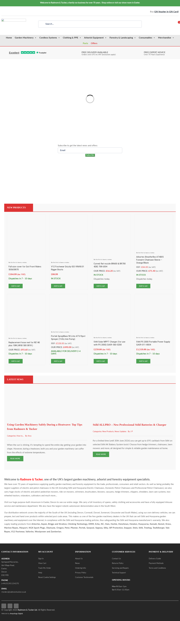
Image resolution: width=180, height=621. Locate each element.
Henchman (123, 524)
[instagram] (10, 12)
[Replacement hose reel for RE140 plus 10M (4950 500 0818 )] (26, 297)
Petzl (67, 528)
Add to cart (15, 286)
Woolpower (40, 532)
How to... (20, 436)
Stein (135, 528)
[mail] (14, 12)
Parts (85, 43)
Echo (97, 524)
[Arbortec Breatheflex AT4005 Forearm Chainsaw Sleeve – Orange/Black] (154, 218)
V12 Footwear (18, 532)
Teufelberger (159, 528)
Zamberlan (56, 532)
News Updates (120, 432)
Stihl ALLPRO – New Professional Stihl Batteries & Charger (129, 424)
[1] (177, 24)
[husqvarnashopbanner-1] (133, 164)
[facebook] (2, 12)
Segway (99, 528)
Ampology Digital (16, 613)
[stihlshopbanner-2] (46, 164)
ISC (102, 524)
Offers (94, 43)
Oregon (60, 528)
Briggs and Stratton (57, 524)
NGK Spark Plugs (37, 528)
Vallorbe (30, 532)
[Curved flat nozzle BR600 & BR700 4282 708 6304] (111, 218)
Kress (168, 524)
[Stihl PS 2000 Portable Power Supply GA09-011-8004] (154, 297)
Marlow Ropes (11, 528)
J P (131, 432)
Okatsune (50, 528)
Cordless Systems (48, 38)
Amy (30, 436)
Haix (107, 524)
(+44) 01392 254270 (10, 584)
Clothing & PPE (70, 38)
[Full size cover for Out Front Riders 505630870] (26, 218)
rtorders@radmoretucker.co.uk (13, 592)
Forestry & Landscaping (121, 38)
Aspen (44, 524)
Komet (161, 524)
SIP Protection (116, 528)
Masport (23, 528)
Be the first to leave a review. (18, 262)
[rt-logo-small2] (13, 20)
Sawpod (90, 528)
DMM (91, 524)
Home (9, 38)
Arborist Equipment (94, 38)
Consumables (145, 38)
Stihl (141, 528)
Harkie (114, 524)
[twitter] (6, 12)
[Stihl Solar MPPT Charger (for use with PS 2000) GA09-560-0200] (111, 297)
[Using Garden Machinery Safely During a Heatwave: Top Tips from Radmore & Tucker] (47, 386)
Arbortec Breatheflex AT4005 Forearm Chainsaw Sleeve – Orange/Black (150, 260)
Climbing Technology (77, 524)
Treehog (148, 528)
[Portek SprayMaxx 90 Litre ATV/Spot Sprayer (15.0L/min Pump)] (68, 297)
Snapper (128, 528)
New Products (108, 432)
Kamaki (153, 524)
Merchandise (164, 38)
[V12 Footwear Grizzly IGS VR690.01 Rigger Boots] (68, 218)
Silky (106, 528)
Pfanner (74, 528)
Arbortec (36, 524)
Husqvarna (143, 524)
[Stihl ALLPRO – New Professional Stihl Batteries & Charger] (133, 386)
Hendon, (134, 524)
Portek (82, 528)
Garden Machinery (24, 38)
